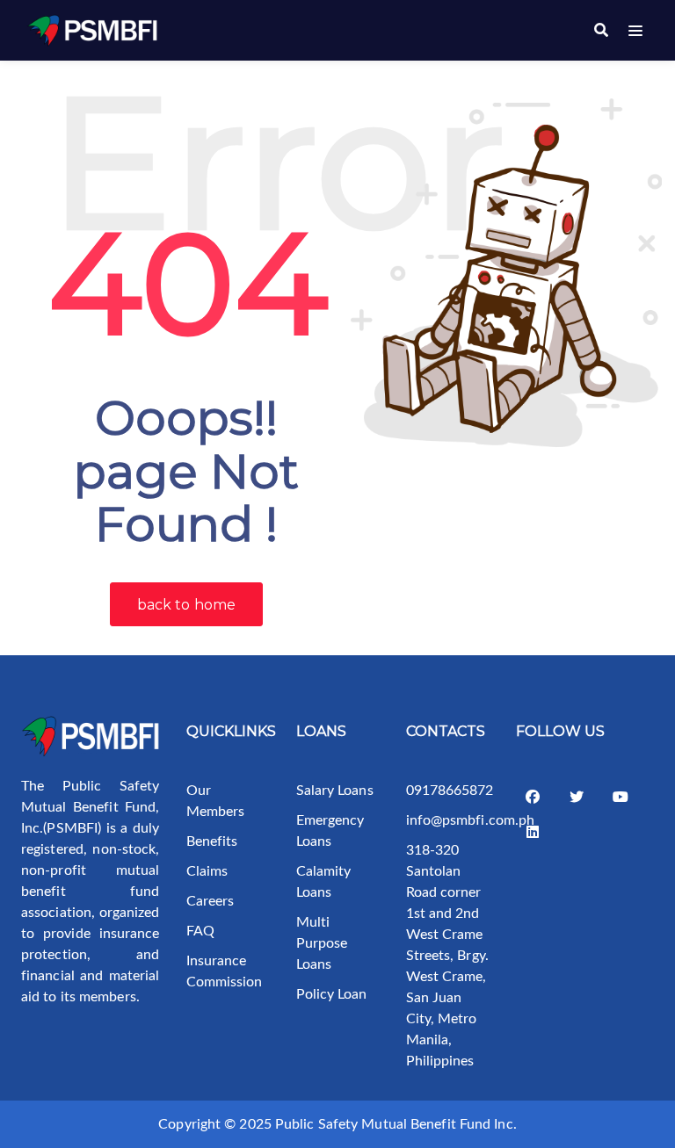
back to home (186, 604)
